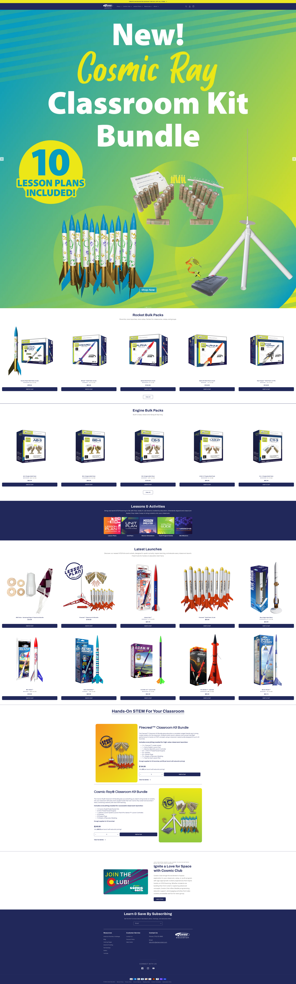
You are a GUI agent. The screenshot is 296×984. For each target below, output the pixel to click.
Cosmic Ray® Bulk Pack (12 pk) (30, 380)
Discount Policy (130, 939)
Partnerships (107, 947)
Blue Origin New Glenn (266, 617)
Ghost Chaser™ (266, 689)
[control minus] (140, 774)
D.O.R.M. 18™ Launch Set (148, 689)
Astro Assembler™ (89, 689)
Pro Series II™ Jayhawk (207, 689)
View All (148, 397)
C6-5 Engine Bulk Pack (148, 476)
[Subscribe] (160, 923)
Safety (105, 950)
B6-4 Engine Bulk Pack (88, 476)
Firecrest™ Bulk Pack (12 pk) (207, 617)
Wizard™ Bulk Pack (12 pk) (89, 380)
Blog (105, 939)
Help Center (129, 942)
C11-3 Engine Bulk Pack (266, 476)
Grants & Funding (108, 945)
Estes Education (111, 981)
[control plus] (162, 774)
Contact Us (129, 936)
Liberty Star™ (148, 617)
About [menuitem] (155, 6)
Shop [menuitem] (118, 6)
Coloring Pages (108, 942)
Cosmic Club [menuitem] (126, 6)
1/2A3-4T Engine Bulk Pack (207, 476)
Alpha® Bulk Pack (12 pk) (148, 380)
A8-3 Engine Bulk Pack (29, 476)
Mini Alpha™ (29, 689)
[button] (186, 6)
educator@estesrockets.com (158, 942)
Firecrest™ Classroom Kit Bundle (88, 617)
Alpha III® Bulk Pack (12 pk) (207, 380)
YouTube (106, 953)
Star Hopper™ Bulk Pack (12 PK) (266, 380)
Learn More (159, 899)
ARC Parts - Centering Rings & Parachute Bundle (30, 617)
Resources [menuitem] (147, 6)
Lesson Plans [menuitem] (137, 6)
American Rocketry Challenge (112, 936)
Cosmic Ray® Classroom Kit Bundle (120, 792)
